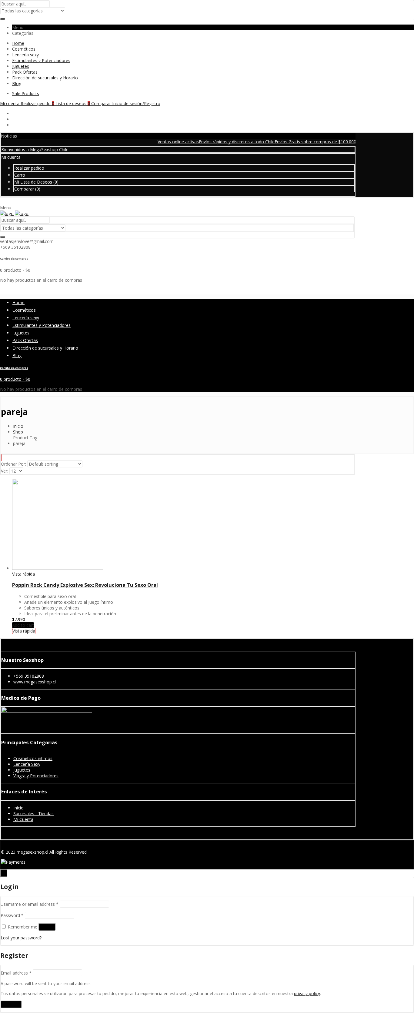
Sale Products (25, 93)
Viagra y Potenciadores (35, 776)
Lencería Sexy (26, 764)
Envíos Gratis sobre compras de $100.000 (301, 141)
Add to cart (23, 625)
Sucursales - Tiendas (33, 813)
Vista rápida (23, 574)
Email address (16, 973)
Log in (47, 927)
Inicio (18, 808)
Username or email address (29, 904)
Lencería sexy (25, 55)
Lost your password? (21, 938)
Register (11, 1004)
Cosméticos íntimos (32, 758)
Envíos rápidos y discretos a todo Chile (223, 141)
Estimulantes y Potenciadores (41, 60)
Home (18, 43)
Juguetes (20, 66)
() (36, 182)
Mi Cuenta (23, 819)
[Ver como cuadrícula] (1, 457)
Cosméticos (23, 49)
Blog (16, 83)
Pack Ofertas (25, 72)
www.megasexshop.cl (34, 682)
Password (12, 915)
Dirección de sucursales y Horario (45, 78)
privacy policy (307, 993)
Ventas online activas (164, 141)
